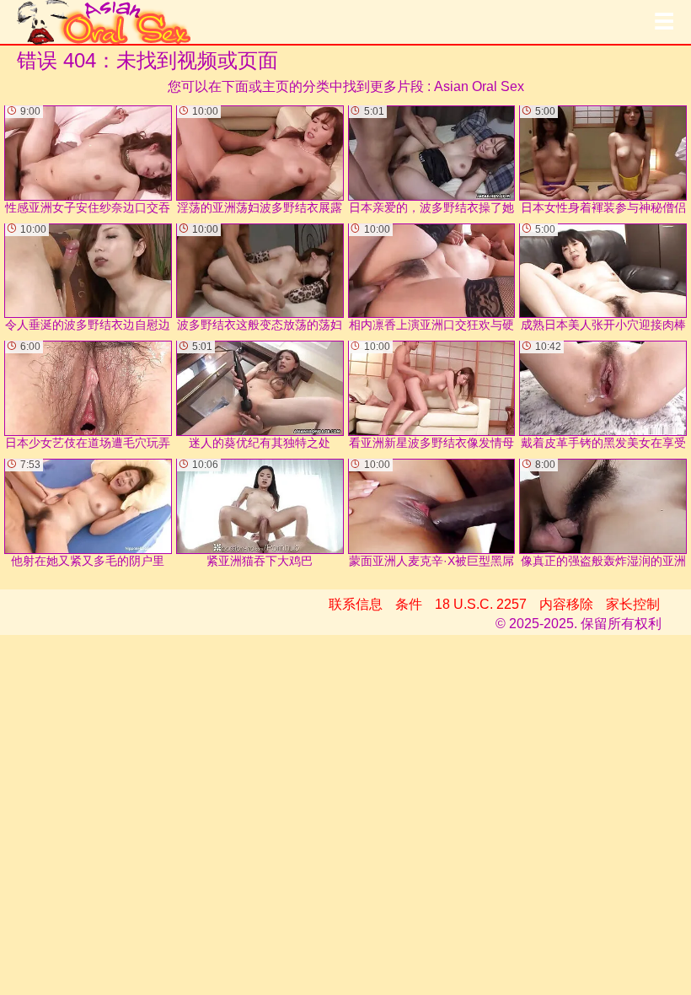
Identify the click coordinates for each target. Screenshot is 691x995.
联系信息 (356, 604)
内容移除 (566, 604)
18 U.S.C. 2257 (481, 604)
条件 (408, 604)
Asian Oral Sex (479, 86)
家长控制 (633, 604)
